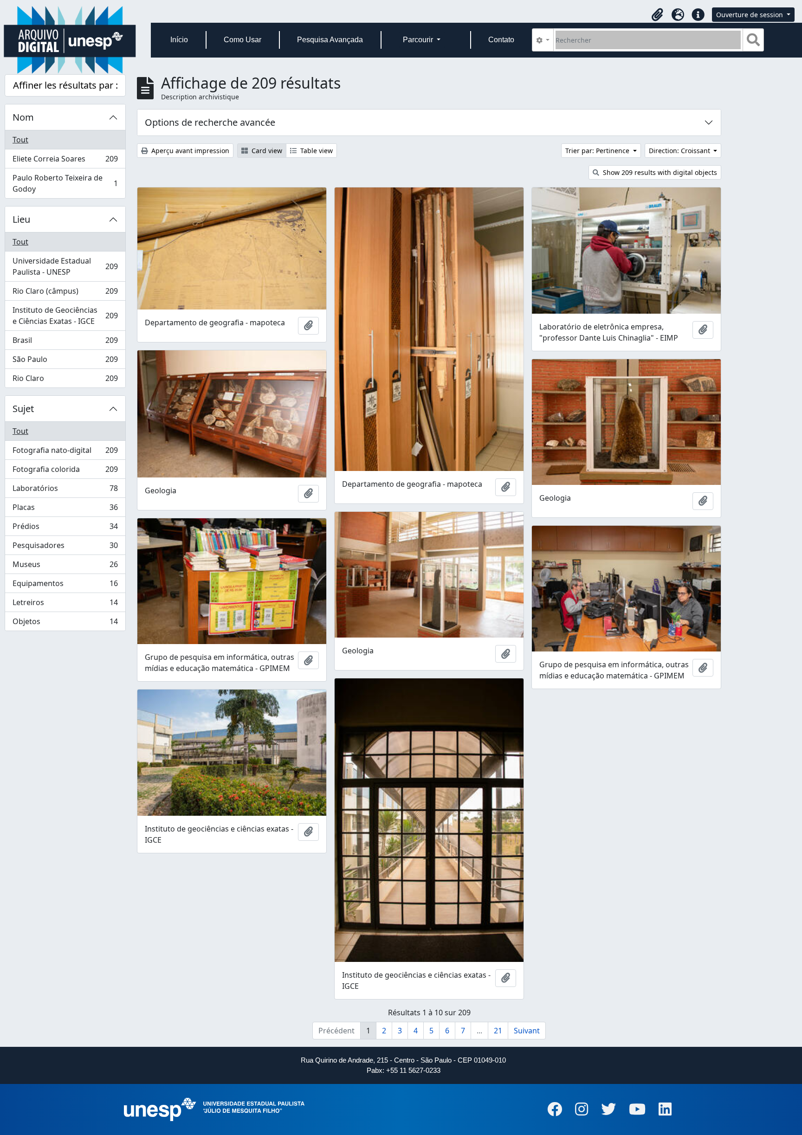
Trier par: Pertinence (598, 150)
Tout (20, 140)
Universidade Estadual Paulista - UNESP (65, 266)
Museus (65, 566)
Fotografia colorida (65, 471)
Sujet (23, 408)
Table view (315, 150)
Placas (65, 509)
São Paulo (65, 361)
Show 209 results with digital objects (659, 172)
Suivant (527, 1030)
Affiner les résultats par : (65, 85)
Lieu (21, 219)
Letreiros (65, 604)
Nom (23, 117)
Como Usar (242, 40)
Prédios (65, 528)
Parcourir (419, 40)
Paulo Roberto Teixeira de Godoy (65, 183)
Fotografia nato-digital (65, 452)
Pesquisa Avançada (330, 40)
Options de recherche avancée (210, 122)
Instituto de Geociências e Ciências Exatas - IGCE (65, 315)
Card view (266, 150)
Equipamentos (65, 585)
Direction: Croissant (680, 150)
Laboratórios (65, 490)
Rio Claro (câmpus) (65, 293)
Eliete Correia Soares (65, 161)
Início (179, 40)
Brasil (65, 342)
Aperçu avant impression (189, 150)
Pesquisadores (65, 547)
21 (498, 1030)
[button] (657, 15)
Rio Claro (65, 380)
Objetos (65, 623)
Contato (501, 40)
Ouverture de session (750, 14)
